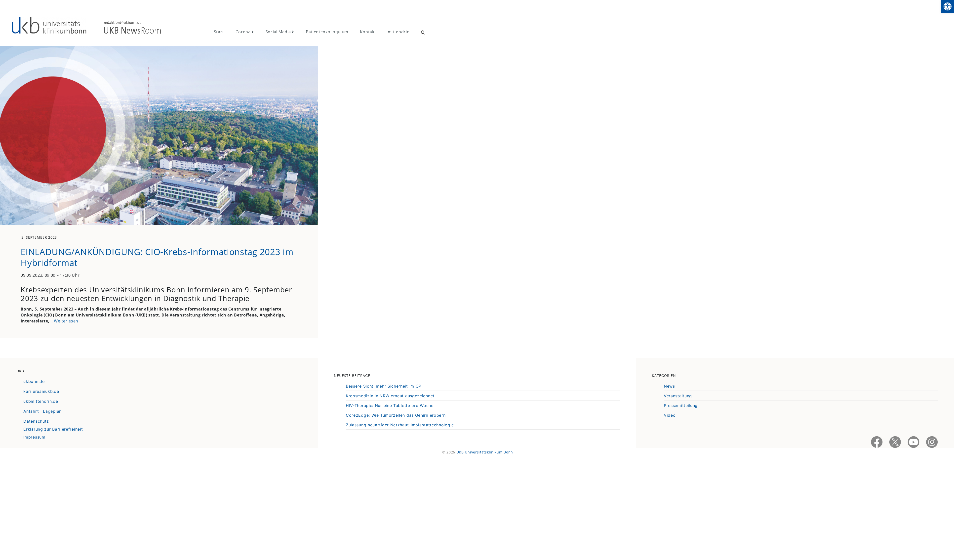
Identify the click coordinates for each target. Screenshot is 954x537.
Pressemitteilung (681, 405)
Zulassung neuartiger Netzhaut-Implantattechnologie (400, 424)
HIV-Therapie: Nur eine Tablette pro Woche (390, 405)
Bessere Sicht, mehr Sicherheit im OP (383, 386)
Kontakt (368, 32)
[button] (947, 6)
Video (670, 415)
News (669, 386)
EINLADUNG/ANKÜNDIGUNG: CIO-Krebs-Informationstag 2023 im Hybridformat (157, 257)
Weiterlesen (66, 321)
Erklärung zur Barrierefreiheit (53, 429)
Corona (243, 32)
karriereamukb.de (41, 391)
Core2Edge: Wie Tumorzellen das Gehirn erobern (396, 415)
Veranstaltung (678, 395)
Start (219, 32)
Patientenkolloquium (327, 32)
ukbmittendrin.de (40, 401)
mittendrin (399, 32)
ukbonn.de (33, 381)
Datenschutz (36, 421)
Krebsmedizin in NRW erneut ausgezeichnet (390, 395)
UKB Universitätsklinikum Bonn (484, 452)
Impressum (34, 437)
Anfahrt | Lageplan (42, 411)
